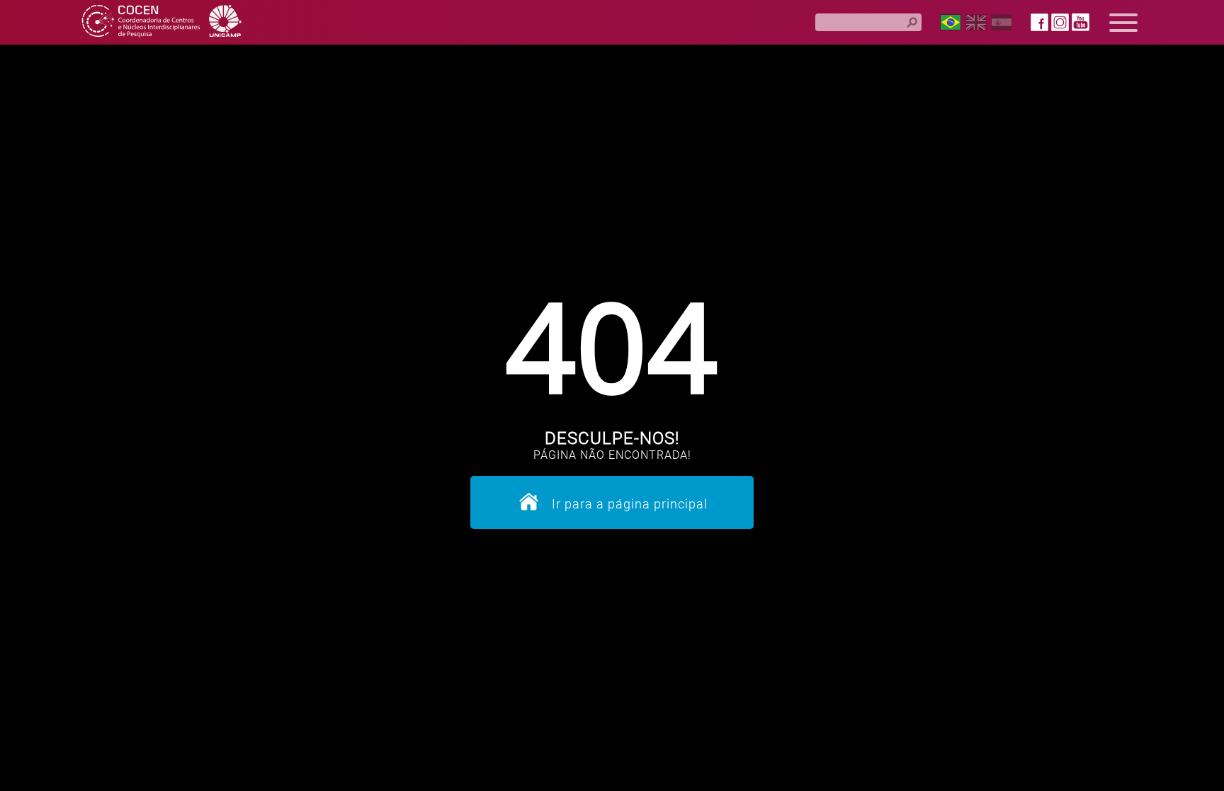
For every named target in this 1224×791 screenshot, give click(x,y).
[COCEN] (141, 22)
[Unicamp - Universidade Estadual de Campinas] (225, 22)
